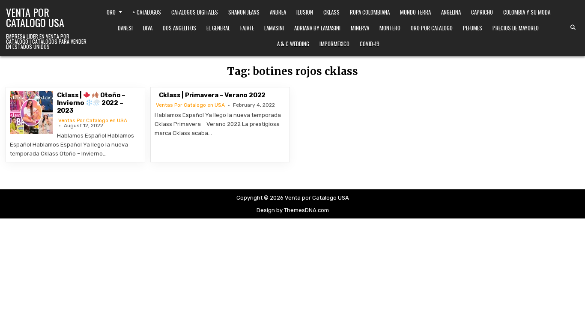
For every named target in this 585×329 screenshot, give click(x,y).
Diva (147, 28)
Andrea (278, 12)
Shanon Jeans (244, 12)
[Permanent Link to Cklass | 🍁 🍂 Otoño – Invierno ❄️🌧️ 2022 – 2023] (31, 112)
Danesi (125, 28)
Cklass (331, 12)
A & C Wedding (293, 43)
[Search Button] (573, 27)
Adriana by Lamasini (317, 28)
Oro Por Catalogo (432, 28)
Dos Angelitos (179, 28)
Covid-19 (369, 43)
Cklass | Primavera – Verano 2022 (212, 95)
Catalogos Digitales (194, 12)
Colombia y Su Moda (526, 12)
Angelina (451, 12)
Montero (389, 28)
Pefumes (472, 28)
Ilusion (304, 12)
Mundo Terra (415, 12)
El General (218, 28)
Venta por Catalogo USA (35, 17)
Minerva (360, 28)
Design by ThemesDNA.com (293, 210)
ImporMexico (334, 43)
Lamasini (274, 28)
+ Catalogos (146, 12)
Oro (111, 12)
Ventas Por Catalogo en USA (92, 120)
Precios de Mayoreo (515, 28)
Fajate (247, 28)
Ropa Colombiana (370, 12)
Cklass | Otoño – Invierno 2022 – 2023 (91, 102)
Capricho (482, 12)
